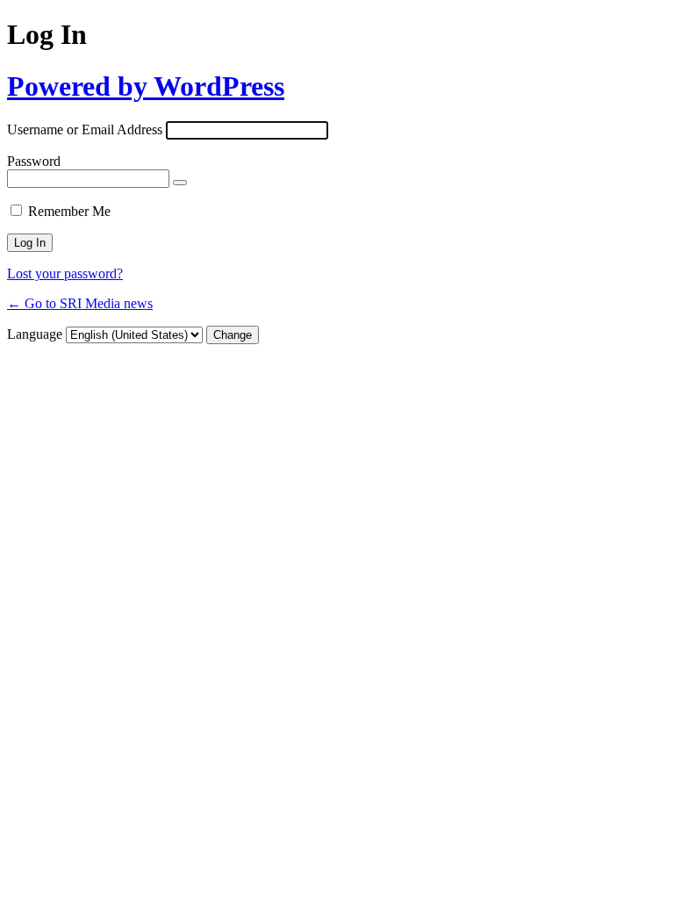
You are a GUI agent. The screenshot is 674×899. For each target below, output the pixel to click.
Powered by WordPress (145, 86)
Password (34, 161)
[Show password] (180, 182)
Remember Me (69, 211)
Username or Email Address (84, 129)
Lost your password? (65, 273)
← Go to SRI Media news (80, 303)
